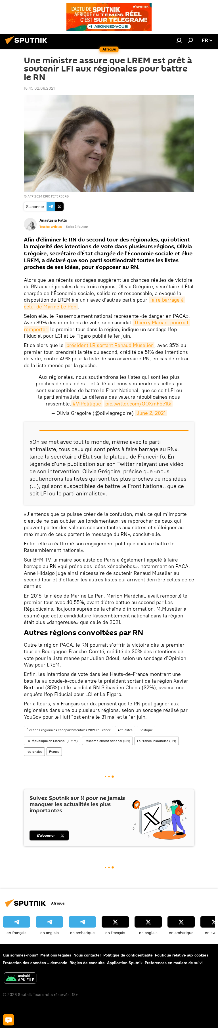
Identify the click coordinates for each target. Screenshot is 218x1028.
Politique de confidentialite (128, 955)
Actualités (125, 730)
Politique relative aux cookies (181, 955)
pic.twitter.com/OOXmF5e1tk (138, 403)
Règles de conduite (87, 962)
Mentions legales (55, 955)
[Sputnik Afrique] (28, 45)
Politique (146, 730)
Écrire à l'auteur (77, 227)
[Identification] (179, 40)
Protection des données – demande (35, 962)
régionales (34, 751)
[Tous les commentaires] (8, 1019)
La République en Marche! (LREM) (52, 741)
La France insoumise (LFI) (156, 741)
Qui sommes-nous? (20, 955)
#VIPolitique (87, 403)
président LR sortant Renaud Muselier (109, 345)
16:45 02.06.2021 (39, 88)
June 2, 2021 (151, 413)
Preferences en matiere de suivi (174, 962)
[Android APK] (20, 978)
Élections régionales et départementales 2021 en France (68, 730)
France (54, 751)
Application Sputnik (124, 962)
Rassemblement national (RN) (107, 741)
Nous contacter (87, 955)
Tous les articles (50, 227)
